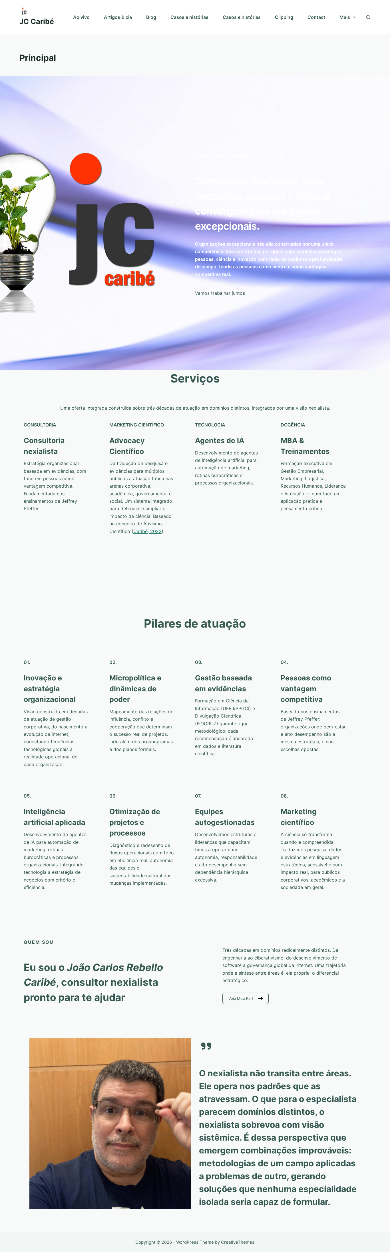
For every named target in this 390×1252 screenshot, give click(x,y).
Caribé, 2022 (147, 531)
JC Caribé (36, 21)
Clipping (284, 17)
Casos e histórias (189, 17)
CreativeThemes (237, 1242)
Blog (151, 17)
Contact (316, 17)
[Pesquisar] (368, 17)
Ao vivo (81, 17)
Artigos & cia (118, 17)
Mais (344, 17)
